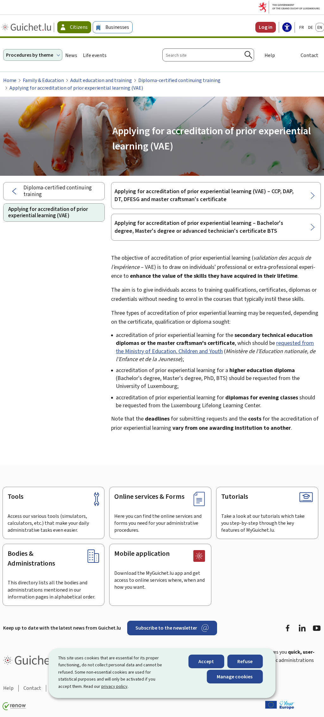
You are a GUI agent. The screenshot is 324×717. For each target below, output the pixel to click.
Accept (206, 661)
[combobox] (208, 54)
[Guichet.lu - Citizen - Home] (27, 27)
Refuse (244, 661)
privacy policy (114, 686)
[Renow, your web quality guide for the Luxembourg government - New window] (14, 706)
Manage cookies (234, 676)
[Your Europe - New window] (280, 705)
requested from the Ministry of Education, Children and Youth (215, 347)
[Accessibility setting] (287, 27)
